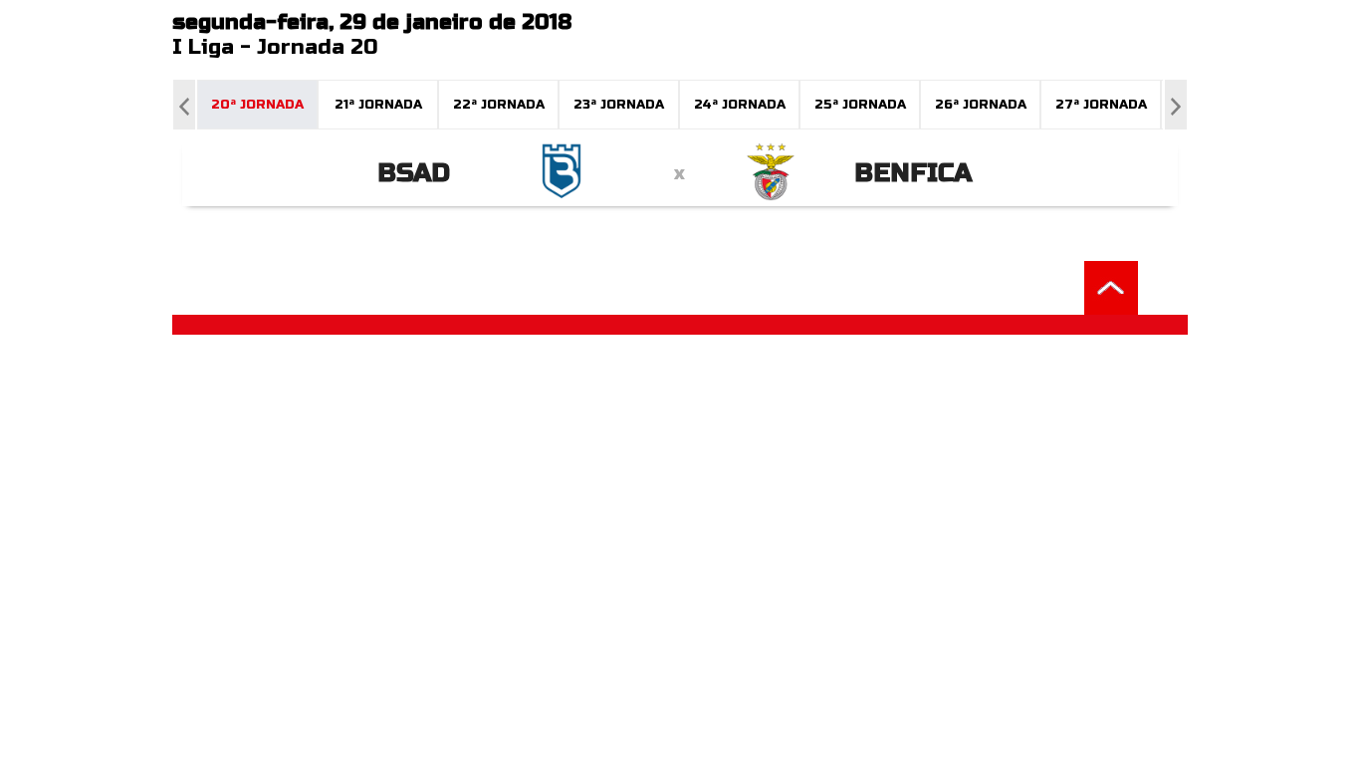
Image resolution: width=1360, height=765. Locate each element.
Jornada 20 (317, 47)
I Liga (203, 47)
